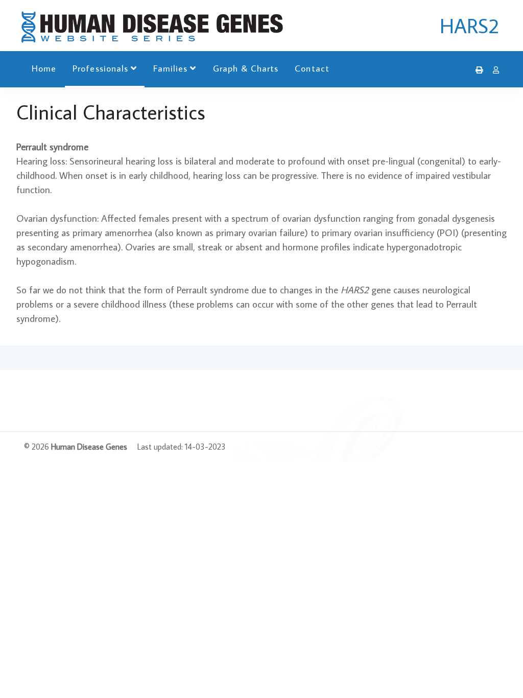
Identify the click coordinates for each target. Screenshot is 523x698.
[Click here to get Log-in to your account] (493, 70)
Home (44, 68)
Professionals (100, 68)
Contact (312, 68)
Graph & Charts (246, 68)
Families (170, 68)
